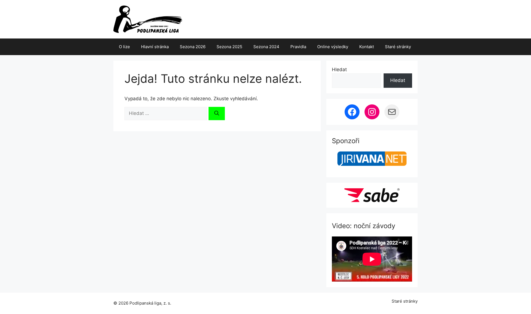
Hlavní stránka (155, 46)
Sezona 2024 (266, 46)
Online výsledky (332, 46)
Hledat (339, 69)
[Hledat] (217, 113)
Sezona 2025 (229, 46)
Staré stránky (398, 46)
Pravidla (298, 46)
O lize (124, 46)
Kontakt (366, 46)
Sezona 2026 (192, 46)
